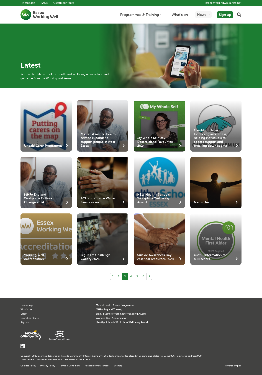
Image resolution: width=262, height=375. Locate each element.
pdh (239, 365)
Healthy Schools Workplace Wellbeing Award (122, 322)
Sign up (24, 322)
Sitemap (118, 365)
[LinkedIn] (22, 347)
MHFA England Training (109, 309)
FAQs (44, 2)
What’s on (26, 309)
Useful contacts (63, 2)
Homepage (27, 2)
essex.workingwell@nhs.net (223, 2)
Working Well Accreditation (111, 318)
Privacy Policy (47, 365)
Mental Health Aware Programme (115, 305)
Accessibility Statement (97, 365)
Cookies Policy (28, 365)
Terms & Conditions (69, 365)
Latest (23, 313)
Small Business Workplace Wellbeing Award (121, 313)
